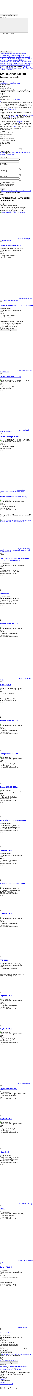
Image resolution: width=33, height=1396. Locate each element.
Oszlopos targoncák (13, 60)
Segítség (7, 1360)
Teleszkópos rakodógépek (17, 55)
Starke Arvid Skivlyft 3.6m (10, 245)
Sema (2, 1209)
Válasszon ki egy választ (8, 330)
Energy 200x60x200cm (9, 623)
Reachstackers (11, 65)
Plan (31, 68)
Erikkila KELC (5, 685)
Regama (2, 69)
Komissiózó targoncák (23, 65)
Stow (10, 69)
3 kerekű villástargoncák (14, 58)
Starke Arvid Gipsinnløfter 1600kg (13, 496)
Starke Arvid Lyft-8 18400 (10, 437)
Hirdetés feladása (6, 1352)
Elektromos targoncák (13, 57)
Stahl (7, 69)
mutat (2, 189)
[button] (16, 42)
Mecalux (14, 68)
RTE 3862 (4, 960)
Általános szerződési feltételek (9, 1366)
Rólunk (2, 1360)
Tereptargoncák (10, 63)
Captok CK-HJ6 (6, 850)
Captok (25, 66)
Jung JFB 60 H (6, 1267)
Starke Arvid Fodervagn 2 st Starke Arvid (16, 305)
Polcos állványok (20, 63)
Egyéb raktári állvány (8, 1089)
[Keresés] (14, 25)
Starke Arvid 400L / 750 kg (10, 377)
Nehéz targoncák (14, 61)
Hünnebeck (4, 593)
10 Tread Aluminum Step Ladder (13, 820)
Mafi (9, 68)
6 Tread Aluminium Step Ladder (12, 883)
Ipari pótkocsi (5, 1332)
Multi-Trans (26, 68)
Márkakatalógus (16, 1369)
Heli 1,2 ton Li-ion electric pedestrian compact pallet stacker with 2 (14, 559)
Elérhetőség (14, 1360)
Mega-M (19, 68)
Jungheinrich (4, 68)
